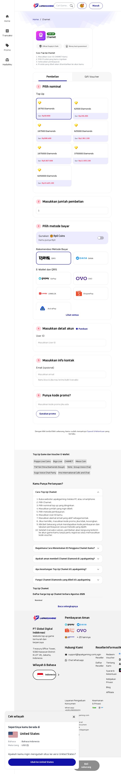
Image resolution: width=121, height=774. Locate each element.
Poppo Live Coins (42, 461)
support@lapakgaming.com (82, 654)
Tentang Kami (110, 664)
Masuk (95, 6)
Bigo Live (57, 461)
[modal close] (74, 716)
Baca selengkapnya (68, 606)
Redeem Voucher (110, 656)
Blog (108, 687)
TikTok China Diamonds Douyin (49, 467)
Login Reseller (100, 656)
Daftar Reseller (100, 664)
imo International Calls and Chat (74, 473)
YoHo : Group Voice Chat (79, 467)
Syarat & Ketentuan (96, 431)
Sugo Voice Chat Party (45, 473)
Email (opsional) (45, 367)
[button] (68, 492)
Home (36, 19)
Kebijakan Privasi (111, 680)
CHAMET (69, 461)
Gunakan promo (47, 414)
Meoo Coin (81, 461)
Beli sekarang (86, 765)
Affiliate (110, 692)
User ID (40, 336)
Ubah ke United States (42, 762)
